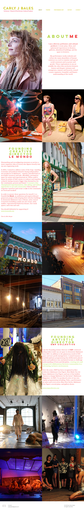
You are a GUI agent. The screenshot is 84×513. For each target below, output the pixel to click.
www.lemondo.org (7, 211)
